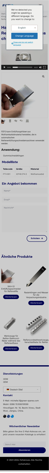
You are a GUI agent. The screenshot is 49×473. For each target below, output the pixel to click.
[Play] (4, 67)
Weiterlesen (11, 297)
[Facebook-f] (8, 416)
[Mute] (40, 67)
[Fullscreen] (44, 67)
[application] (24, 57)
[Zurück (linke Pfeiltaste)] (4, 236)
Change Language (24, 35)
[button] (24, 57)
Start (3, 14)
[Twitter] (12, 416)
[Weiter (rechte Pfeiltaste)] (44, 236)
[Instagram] (4, 416)
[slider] (22, 67)
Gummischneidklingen (13, 155)
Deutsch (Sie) (16, 389)
